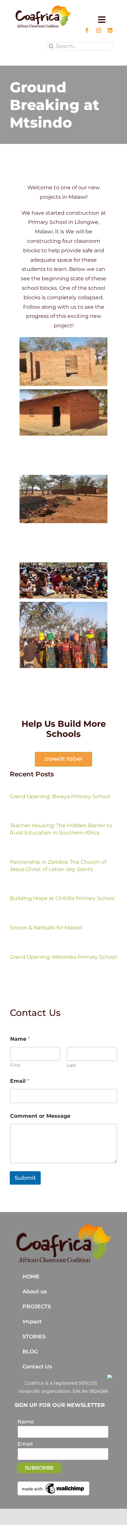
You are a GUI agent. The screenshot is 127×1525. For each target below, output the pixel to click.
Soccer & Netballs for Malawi (46, 928)
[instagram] (98, 30)
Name (26, 1422)
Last (71, 1065)
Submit (25, 1178)
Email (19, 1081)
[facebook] (87, 30)
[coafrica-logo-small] (43, 7)
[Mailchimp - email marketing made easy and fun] (53, 1484)
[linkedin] (110, 30)
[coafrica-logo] (63, 1226)
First (15, 1065)
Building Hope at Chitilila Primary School (62, 898)
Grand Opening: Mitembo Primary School (63, 957)
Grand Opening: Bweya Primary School (60, 796)
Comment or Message (40, 1116)
